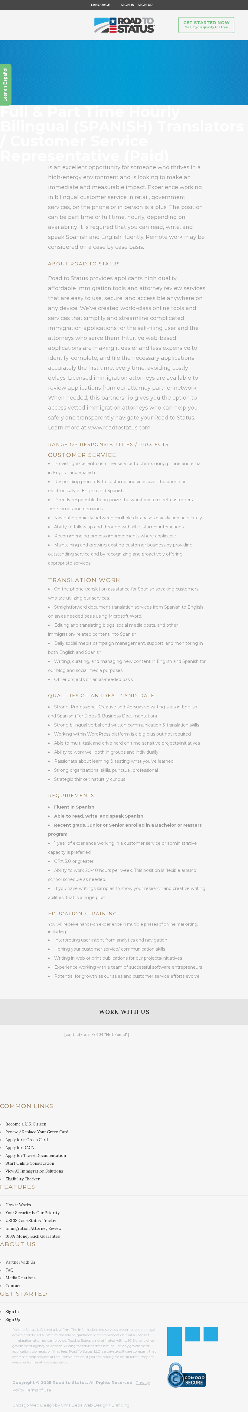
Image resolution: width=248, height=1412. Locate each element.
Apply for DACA (19, 1147)
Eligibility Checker (22, 1179)
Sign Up (144, 5)
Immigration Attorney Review (33, 1228)
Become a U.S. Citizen (25, 1124)
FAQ (9, 1270)
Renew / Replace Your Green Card (36, 1132)
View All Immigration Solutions (34, 1171)
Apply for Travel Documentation (35, 1155)
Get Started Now (206, 24)
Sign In (128, 5)
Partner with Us (20, 1262)
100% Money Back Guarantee (32, 1236)
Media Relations (20, 1278)
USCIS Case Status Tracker (31, 1220)
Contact (13, 1285)
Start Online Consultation (29, 1163)
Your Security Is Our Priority (32, 1212)
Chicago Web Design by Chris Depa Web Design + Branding (70, 1405)
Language (99, 5)
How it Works (18, 1205)
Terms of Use (38, 1390)
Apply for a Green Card (26, 1139)
